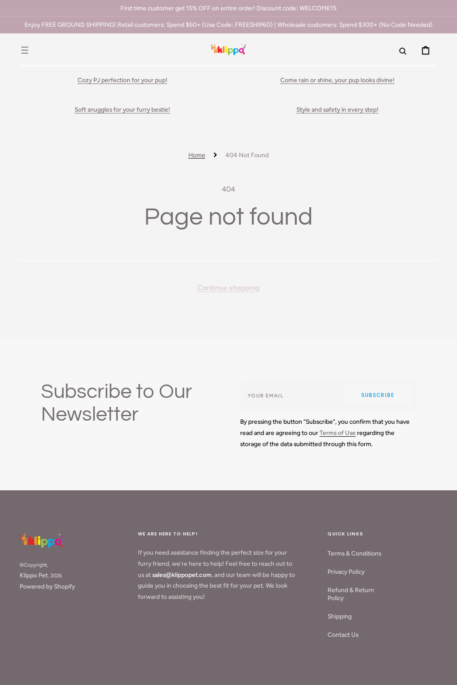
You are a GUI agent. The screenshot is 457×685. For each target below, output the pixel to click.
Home (196, 155)
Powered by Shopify (47, 586)
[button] (24, 49)
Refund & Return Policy (351, 593)
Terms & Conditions (354, 553)
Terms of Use (338, 432)
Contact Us (343, 634)
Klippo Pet (34, 575)
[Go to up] (444, 672)
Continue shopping (228, 288)
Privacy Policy (346, 571)
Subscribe (377, 395)
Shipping (340, 616)
